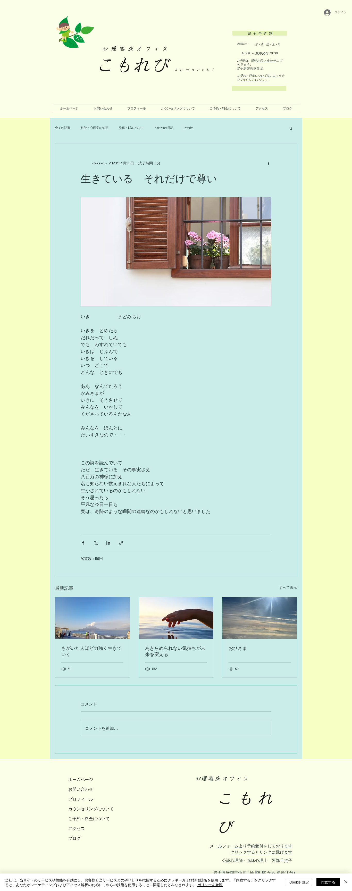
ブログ (74, 838)
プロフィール (80, 799)
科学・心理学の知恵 (94, 128)
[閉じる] (346, 882)
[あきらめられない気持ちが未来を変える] (176, 618)
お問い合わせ (266, 60)
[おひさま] (259, 618)
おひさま (238, 648)
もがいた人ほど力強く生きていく (91, 651)
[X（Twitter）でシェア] (95, 542)
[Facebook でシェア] (83, 542)
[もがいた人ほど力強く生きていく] (92, 618)
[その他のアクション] (268, 163)
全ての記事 (62, 128)
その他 (188, 128)
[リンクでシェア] (121, 542)
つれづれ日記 (164, 128)
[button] (290, 128)
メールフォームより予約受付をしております (251, 846)
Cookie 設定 (299, 882)
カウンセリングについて (91, 808)
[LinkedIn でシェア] (108, 542)
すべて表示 (288, 587)
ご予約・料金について (89, 818)
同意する (328, 882)
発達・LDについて (132, 128)
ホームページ (80, 779)
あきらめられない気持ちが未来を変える (175, 651)
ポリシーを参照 (210, 884)
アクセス (76, 828)
